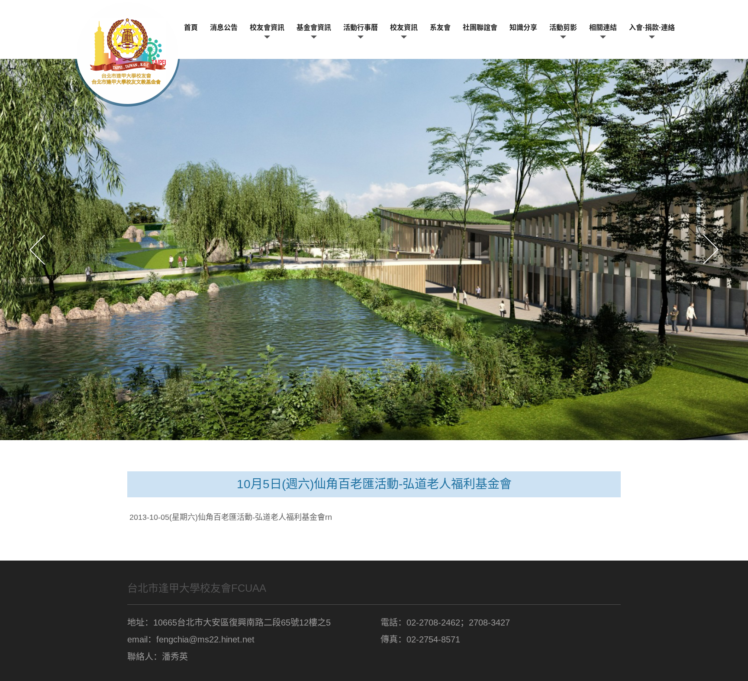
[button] (37, 249)
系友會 (440, 27)
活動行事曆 (360, 27)
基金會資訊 (314, 27)
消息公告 (224, 27)
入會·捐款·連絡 (652, 27)
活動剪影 (563, 27)
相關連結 (603, 27)
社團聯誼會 (480, 27)
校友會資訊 (267, 27)
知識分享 (523, 27)
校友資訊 (404, 27)
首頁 (191, 27)
